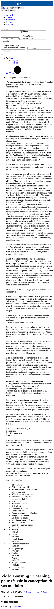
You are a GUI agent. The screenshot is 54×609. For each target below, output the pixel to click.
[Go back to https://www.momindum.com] (4, 7)
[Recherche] (27, 51)
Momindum (16, 607)
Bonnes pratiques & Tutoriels (38, 592)
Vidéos (9, 17)
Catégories (10, 20)
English (15, 60)
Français (15, 63)
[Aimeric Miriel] (33, 38)
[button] (11, 58)
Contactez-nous (43, 3)
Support (31, 3)
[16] (33, 34)
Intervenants (11, 22)
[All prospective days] (13, 46)
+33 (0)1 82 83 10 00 (49, 3)
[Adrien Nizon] (33, 36)
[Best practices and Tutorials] (13, 48)
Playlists (9, 24)
